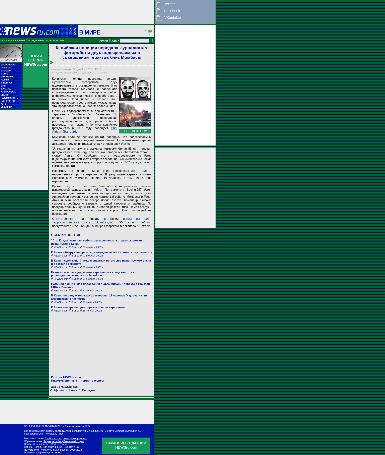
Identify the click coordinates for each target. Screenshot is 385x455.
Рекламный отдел (73, 441)
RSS (52, 444)
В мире (89, 32)
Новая (37, 447)
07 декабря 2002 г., (93, 255)
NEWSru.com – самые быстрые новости (46, 449)
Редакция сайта (53, 441)
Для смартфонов (52, 447)
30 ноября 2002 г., (93, 290)
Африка (59, 390)
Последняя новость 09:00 (77, 426)
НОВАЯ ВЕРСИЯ (35, 60)
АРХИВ (103, 40)
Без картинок (71, 447)
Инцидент (88, 390)
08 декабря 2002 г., (93, 247)
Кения (73, 390)
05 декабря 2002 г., (93, 267)
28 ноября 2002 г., (93, 310)
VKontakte (172, 18)
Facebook (172, 11)
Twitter (169, 4)
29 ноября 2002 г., (93, 302)
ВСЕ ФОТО (133, 131)
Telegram (61, 444)
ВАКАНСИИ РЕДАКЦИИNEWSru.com (126, 445)
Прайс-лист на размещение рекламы (66, 438)
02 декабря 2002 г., (93, 279)
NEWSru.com (7, 40)
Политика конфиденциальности (42, 452)
